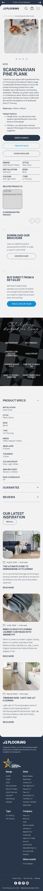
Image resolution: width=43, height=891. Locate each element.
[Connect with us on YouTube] (27, 883)
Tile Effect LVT (28, 799)
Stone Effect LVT (28, 795)
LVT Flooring (8, 16)
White (13, 179)
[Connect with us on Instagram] (19, 883)
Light (9, 179)
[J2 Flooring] (11, 9)
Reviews (26, 854)
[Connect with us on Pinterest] (23, 883)
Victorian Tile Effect (29, 802)
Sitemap (37, 878)
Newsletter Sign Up (29, 848)
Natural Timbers (14, 165)
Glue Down (7, 172)
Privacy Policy (16, 878)
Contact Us (27, 828)
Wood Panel (27, 779)
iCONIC (8, 776)
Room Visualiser (28, 825)
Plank (24, 165)
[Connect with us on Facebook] (15, 883)
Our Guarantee (28, 851)
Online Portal (27, 845)
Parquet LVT (27, 789)
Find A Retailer (28, 864)
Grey (4, 179)
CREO (5, 165)
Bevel (24, 172)
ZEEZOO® (9, 795)
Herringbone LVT (28, 786)
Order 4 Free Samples (21, 2)
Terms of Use (27, 878)
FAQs (25, 822)
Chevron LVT (27, 782)
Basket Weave (28, 776)
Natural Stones (11, 786)
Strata (8, 779)
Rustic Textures (11, 792)
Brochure (26, 819)
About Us (26, 815)
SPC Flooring (10, 819)
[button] (21, 138)
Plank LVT (26, 792)
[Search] (26, 8)
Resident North (33, 888)
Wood (29, 165)
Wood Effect (27, 805)
